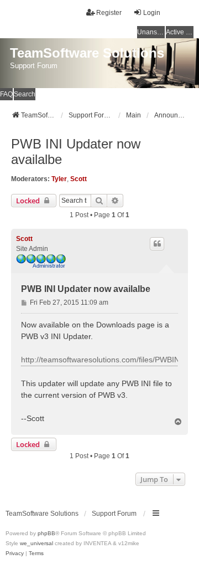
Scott (78, 179)
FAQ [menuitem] (6, 94)
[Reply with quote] (157, 243)
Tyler (59, 179)
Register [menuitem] (109, 13)
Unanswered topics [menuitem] (151, 32)
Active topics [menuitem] (179, 32)
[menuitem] (15, 553)
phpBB (46, 533)
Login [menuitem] (151, 13)
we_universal (36, 543)
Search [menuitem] (24, 94)
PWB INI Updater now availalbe (75, 151)
